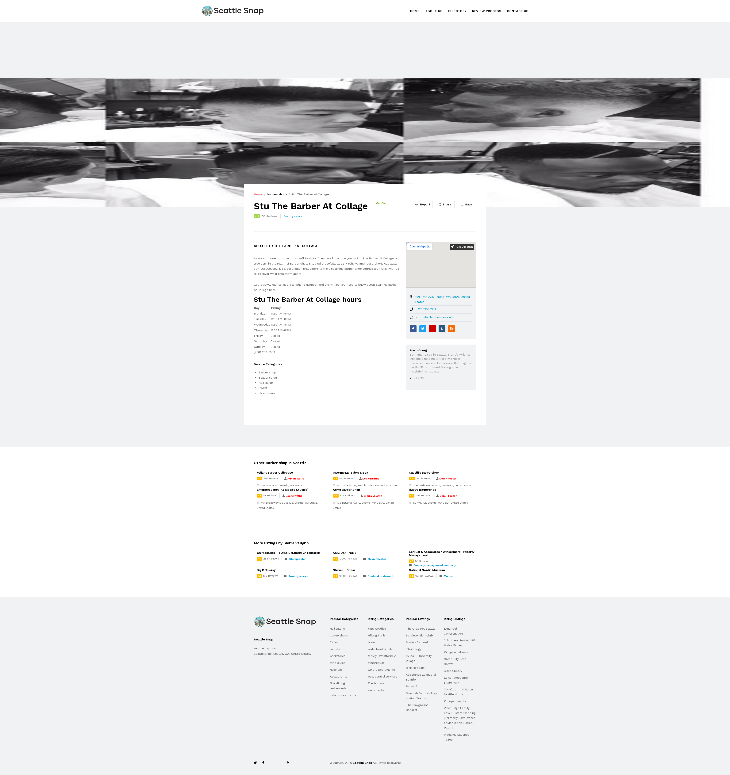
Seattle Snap (362, 763)
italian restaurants (343, 695)
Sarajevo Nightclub (419, 635)
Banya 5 (411, 686)
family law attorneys (382, 656)
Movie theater (377, 558)
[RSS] (451, 328)
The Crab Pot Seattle (420, 628)
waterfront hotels (380, 649)
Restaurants (338, 676)
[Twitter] (422, 328)
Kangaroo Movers (456, 652)
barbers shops (277, 194)
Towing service (298, 576)
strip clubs (337, 663)
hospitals (336, 669)
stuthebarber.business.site (435, 317)
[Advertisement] (114, 50)
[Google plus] (432, 328)
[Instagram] (279, 763)
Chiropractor (297, 558)
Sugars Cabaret (417, 642)
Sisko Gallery (453, 671)
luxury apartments (381, 669)
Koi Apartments (455, 701)
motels (335, 649)
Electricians (376, 683)
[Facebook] (413, 328)
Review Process (486, 11)
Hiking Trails (377, 635)
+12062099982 (426, 309)
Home (415, 11)
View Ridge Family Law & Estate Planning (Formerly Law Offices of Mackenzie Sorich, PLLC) (460, 718)
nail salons (337, 628)
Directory (457, 11)
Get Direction (464, 246)
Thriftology (413, 649)
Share (446, 204)
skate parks (376, 690)
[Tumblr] (442, 328)
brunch (373, 642)
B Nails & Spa (415, 668)
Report (424, 204)
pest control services (382, 676)
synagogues (376, 663)
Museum (449, 576)
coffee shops (339, 635)
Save (468, 204)
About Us (433, 11)
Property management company (434, 565)
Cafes (334, 642)
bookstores (337, 656)
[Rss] (288, 763)
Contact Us (517, 11)
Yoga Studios (377, 628)
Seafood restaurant (380, 576)
